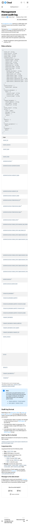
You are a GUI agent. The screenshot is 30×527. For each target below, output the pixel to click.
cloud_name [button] (7, 466)
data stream (9, 414)
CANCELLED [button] (16, 460)
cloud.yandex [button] (21, 401)
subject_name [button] (22, 465)
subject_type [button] (17, 384)
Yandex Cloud (11, 17)
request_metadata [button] (8, 317)
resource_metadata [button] (8, 293)
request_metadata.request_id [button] (11, 332)
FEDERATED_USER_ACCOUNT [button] (8, 386)
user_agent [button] (12, 403)
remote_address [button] (13, 401)
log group (14, 470)
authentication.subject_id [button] (10, 191)
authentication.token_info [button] (10, 220)
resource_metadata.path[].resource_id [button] (13, 308)
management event (7, 23)
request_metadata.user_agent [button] (11, 327)
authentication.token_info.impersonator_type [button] (15, 239)
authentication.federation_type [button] (12, 212)
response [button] (5, 377)
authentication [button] (7, 161)
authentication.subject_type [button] (11, 175)
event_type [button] (6, 149)
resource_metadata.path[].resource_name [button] (14, 312)
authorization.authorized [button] (10, 283)
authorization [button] (7, 279)
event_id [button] (5, 140)
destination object (15, 412)
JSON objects (21, 421)
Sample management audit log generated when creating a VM (15, 41)
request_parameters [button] (8, 373)
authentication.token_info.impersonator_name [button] (15, 255)
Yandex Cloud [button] (19, 403)
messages (24, 479)
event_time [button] (6, 156)
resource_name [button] (17, 466)
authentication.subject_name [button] (11, 195)
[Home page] (7, 2)
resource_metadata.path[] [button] (10, 298)
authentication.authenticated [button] (11, 165)
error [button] (4, 354)
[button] (21, 2)
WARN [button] (8, 460)
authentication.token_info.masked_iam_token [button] (15, 224)
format (10, 29)
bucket (22, 412)
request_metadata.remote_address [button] (12, 323)
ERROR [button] (8, 458)
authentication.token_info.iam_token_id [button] (14, 230)
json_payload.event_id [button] (8, 473)
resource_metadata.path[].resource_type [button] (14, 304)
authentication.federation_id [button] (11, 200)
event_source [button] (6, 144)
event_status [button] (6, 336)
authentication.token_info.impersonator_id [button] (15, 234)
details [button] (5, 367)
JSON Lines (6, 432)
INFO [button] (8, 462)
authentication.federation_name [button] (12, 206)
